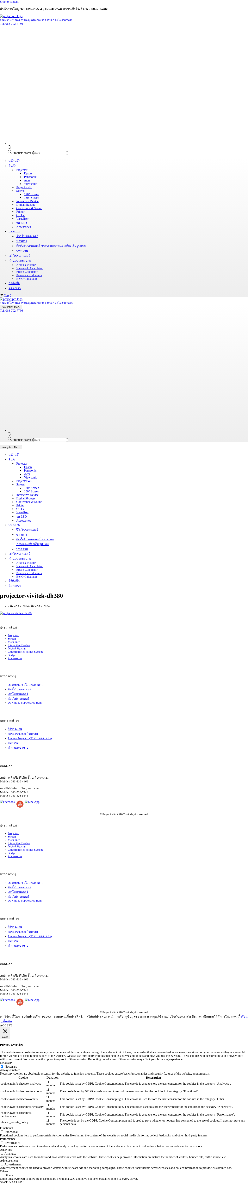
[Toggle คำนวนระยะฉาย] (68, 558)
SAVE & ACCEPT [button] (12, 1182)
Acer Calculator (26, 264)
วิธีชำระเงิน (15, 729)
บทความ (22, 250)
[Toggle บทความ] (68, 524)
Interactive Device (27, 201)
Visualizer (22, 218)
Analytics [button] (6, 1149)
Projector (13, 635)
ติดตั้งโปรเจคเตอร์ (19, 689)
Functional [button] (6, 1128)
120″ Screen (31, 194)
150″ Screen (31, 197)
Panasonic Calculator (29, 275)
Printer (20, 211)
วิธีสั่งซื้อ (14, 283)
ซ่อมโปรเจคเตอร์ (18, 698)
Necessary (11, 1066)
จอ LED (21, 222)
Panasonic (30, 176)
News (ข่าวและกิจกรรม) (23, 733)
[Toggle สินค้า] (68, 459)
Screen (12, 638)
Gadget (12, 655)
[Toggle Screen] (68, 484)
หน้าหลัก (15, 160)
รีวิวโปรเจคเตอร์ (27, 236)
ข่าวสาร (21, 241)
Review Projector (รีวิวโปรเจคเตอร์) (30, 738)
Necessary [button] (6, 1062)
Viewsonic (30, 183)
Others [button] (4, 1171)
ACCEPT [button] (6, 1025)
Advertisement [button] (9, 1160)
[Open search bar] (10, 148)
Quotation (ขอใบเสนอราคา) (25, 684)
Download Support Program (25, 702)
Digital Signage (25, 204)
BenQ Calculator (26, 278)
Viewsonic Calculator (29, 268)
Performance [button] (8, 1138)
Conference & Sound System (25, 651)
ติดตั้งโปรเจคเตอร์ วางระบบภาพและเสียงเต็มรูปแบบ (51, 245)
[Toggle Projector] (68, 463)
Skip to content (9, 1)
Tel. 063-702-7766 (11, 23)
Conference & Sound (29, 208)
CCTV (20, 215)
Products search (22, 152)
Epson (28, 173)
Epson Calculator (26, 271)
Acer (27, 180)
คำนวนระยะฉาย (18, 747)
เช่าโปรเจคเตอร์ (19, 255)
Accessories (23, 227)
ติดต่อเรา (15, 288)
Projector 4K (24, 187)
